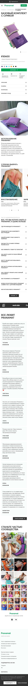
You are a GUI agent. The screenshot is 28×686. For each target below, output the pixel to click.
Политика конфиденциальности (9, 658)
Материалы (4, 89)
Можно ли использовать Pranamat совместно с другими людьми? (12, 284)
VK (1, 667)
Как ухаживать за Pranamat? (10, 278)
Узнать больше (19, 518)
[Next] (25, 2)
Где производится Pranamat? (10, 226)
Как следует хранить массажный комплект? (12, 273)
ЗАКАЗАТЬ (23, 5)
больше (13, 295)
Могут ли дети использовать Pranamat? (10, 261)
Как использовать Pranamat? (10, 289)
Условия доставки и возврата (8, 643)
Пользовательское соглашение (8, 656)
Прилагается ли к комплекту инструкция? (10, 232)
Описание (4, 82)
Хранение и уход (6, 93)
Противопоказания (6, 645)
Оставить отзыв (5, 654)
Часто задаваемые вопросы (8, 641)
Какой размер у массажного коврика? (10, 238)
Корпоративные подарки (7, 652)
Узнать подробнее (22, 682)
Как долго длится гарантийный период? (11, 255)
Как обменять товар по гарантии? (12, 249)
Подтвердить (9, 682)
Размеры (3, 86)
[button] (2, 5)
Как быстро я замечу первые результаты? (10, 244)
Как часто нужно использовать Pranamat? (11, 267)
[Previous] (2, 2)
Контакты (3, 648)
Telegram (3, 665)
